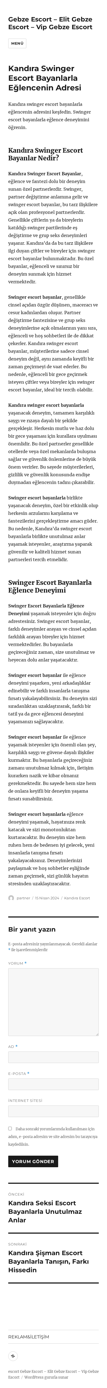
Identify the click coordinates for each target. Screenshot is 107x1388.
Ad (13, 1046)
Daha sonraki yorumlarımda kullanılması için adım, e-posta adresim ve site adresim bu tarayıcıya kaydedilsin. (52, 1137)
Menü (17, 43)
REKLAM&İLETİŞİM (28, 1336)
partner (23, 898)
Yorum (17, 963)
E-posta (19, 1073)
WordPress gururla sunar (46, 1377)
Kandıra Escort (77, 898)
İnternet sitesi (25, 1100)
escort (13, 1371)
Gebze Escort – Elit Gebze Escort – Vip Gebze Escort (50, 23)
